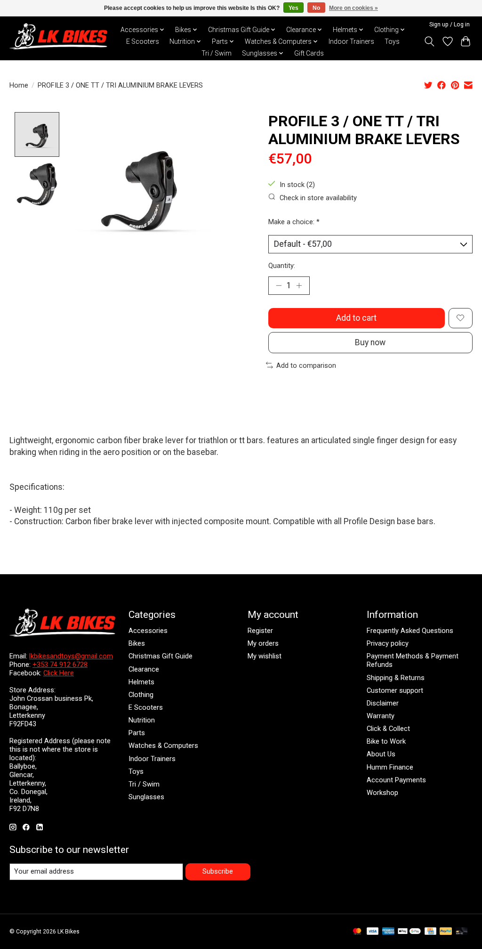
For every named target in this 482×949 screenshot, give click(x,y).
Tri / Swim (216, 53)
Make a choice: (294, 222)
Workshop (382, 792)
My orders (263, 643)
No (316, 8)
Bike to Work (386, 741)
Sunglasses (146, 797)
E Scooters (142, 41)
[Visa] (373, 931)
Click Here (58, 673)
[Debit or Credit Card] (462, 931)
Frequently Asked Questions (410, 630)
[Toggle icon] (429, 41)
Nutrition (142, 720)
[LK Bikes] (58, 36)
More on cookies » (353, 8)
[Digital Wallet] (409, 931)
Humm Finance (390, 767)
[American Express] (388, 931)
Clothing (141, 694)
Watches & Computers (163, 745)
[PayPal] (446, 931)
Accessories (148, 630)
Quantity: (281, 265)
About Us (381, 754)
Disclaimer (383, 703)
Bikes (137, 643)
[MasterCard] (357, 931)
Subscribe (217, 871)
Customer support (395, 690)
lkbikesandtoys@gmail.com (71, 656)
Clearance (144, 669)
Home (18, 85)
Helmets (141, 682)
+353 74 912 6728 (60, 664)
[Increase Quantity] (298, 285)
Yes (293, 8)
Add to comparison (306, 365)
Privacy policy (388, 643)
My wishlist (264, 656)
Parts (137, 733)
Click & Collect (388, 728)
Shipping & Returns (396, 677)
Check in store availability (318, 197)
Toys (392, 41)
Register (260, 630)
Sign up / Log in (449, 24)
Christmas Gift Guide (161, 656)
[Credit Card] (430, 931)
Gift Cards (309, 53)
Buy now (370, 342)
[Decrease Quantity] (278, 285)
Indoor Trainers (351, 41)
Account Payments (396, 780)
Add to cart (356, 318)
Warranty (380, 716)
